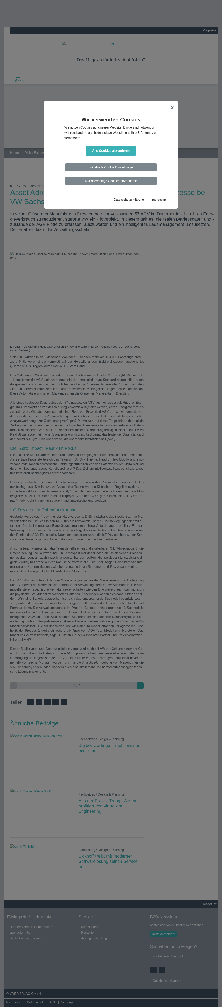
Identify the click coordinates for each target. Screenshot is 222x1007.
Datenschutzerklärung (129, 199)
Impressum (159, 199)
